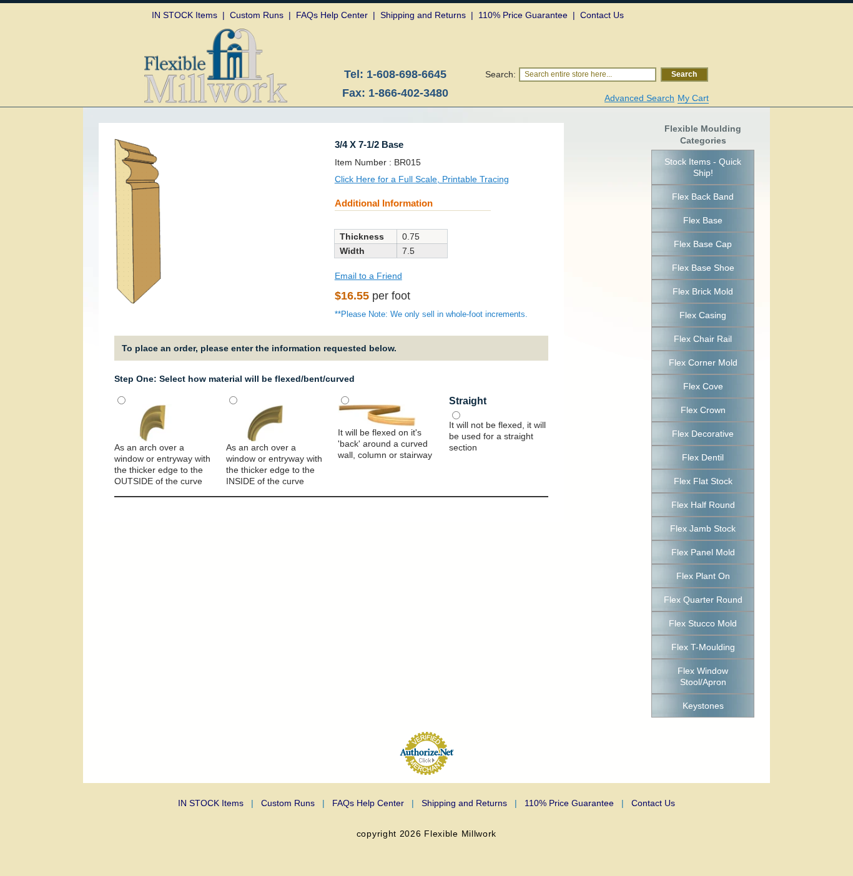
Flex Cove (703, 386)
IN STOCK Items (216, 803)
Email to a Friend (368, 276)
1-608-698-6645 (406, 74)
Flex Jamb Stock (703, 528)
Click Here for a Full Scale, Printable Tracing (422, 179)
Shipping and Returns (469, 803)
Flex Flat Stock (703, 481)
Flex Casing (702, 315)
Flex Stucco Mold (703, 623)
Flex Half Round (703, 505)
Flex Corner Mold (703, 362)
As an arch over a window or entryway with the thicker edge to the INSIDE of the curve (274, 464)
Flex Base (702, 220)
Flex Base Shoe (703, 268)
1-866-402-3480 (408, 93)
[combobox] (587, 74)
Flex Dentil (703, 457)
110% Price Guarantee (574, 803)
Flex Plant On (703, 576)
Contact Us (653, 803)
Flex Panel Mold (703, 552)
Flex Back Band (703, 197)
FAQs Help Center (373, 803)
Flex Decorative (703, 434)
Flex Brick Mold (703, 291)
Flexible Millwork (460, 834)
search (684, 74)
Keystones (703, 706)
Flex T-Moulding (703, 647)
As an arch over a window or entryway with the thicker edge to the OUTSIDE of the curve (162, 464)
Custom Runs (293, 803)
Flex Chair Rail (703, 339)
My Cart (693, 98)
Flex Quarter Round (703, 600)
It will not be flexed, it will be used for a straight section (497, 436)
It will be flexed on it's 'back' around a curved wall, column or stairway (385, 443)
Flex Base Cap (703, 244)
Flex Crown (703, 410)
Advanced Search (639, 98)
